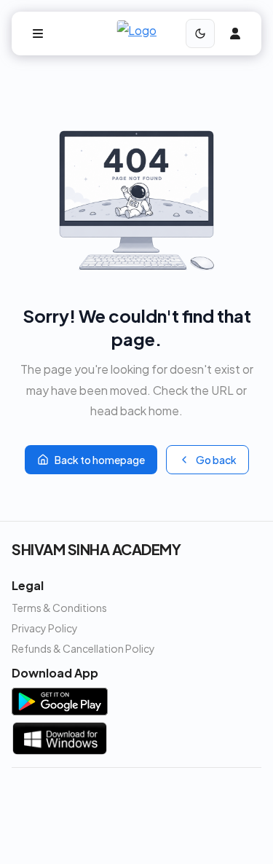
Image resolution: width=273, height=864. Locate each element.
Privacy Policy (45, 628)
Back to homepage (100, 459)
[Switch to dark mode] (200, 33)
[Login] (235, 33)
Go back (216, 459)
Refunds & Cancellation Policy (83, 648)
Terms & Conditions (59, 607)
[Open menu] (37, 33)
